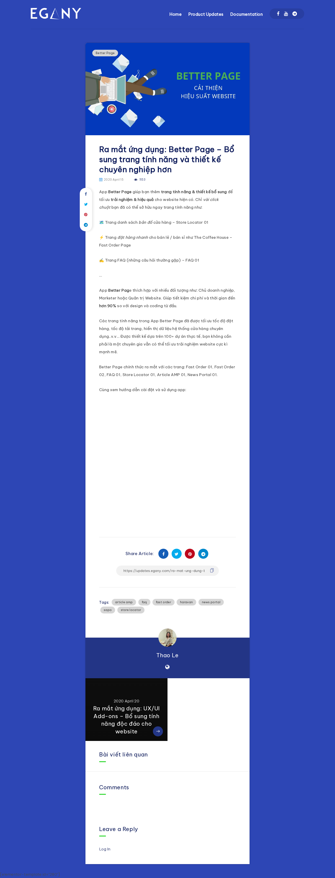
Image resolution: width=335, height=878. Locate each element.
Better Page (105, 53)
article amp (124, 602)
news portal (211, 602)
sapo (108, 610)
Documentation (246, 14)
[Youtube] (286, 14)
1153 (142, 179)
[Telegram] (294, 14)
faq (144, 602)
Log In (105, 849)
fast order (163, 602)
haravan (186, 602)
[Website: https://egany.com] (167, 667)
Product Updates (206, 14)
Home (176, 14)
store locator (131, 610)
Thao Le (167, 655)
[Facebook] (278, 14)
